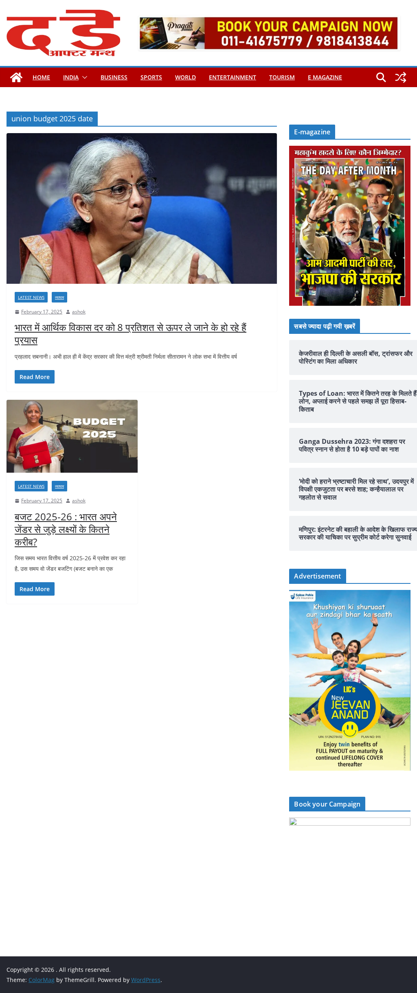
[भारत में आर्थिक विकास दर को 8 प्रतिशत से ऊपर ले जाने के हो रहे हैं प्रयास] (142, 208)
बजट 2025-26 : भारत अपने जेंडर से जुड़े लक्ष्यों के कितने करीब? (66, 529)
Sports (151, 77)
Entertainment (232, 77)
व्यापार (59, 297)
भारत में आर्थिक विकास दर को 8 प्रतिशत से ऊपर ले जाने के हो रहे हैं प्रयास (130, 333)
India (71, 77)
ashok (79, 311)
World (185, 77)
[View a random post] (400, 77)
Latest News (31, 297)
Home (41, 77)
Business (114, 77)
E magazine (325, 77)
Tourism (282, 77)
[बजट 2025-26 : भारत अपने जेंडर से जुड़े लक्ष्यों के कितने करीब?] (72, 436)
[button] (83, 77)
